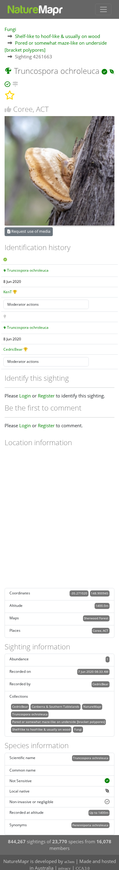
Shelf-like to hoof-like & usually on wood (57, 36)
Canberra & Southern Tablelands (55, 706)
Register (46, 396)
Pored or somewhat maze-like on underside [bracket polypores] (58, 722)
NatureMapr (92, 706)
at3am (69, 861)
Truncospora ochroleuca (28, 270)
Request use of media (30, 231)
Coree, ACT (100, 630)
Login (25, 396)
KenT (7, 291)
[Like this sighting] (8, 109)
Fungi (10, 29)
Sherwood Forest (96, 618)
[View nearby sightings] (15, 83)
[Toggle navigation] (103, 9)
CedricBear (13, 349)
